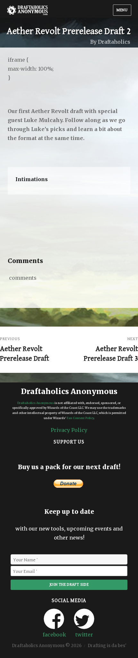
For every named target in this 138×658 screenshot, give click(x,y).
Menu (121, 10)
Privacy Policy (69, 430)
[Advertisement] (70, 227)
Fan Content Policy (80, 418)
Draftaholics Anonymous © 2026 (47, 645)
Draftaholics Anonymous (35, 403)
